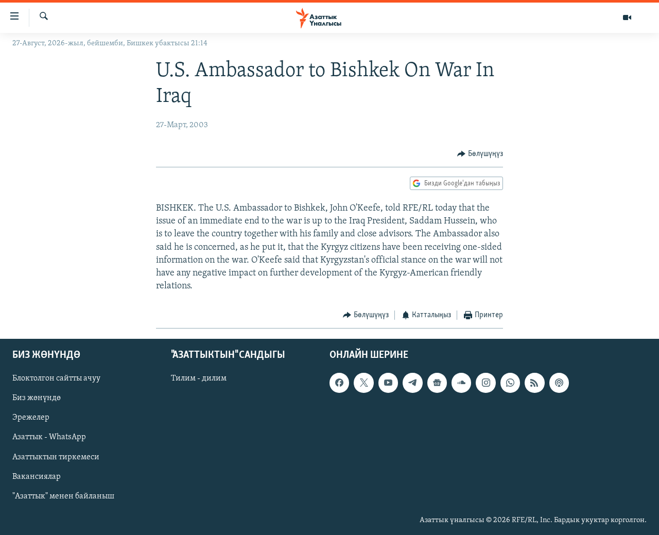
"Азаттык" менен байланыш (63, 496)
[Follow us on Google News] (437, 382)
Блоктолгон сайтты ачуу (56, 378)
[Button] (480, 154)
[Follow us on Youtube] (388, 382)
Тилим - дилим (199, 378)
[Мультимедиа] (627, 17)
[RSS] (534, 382)
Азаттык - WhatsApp (49, 437)
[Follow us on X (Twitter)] (363, 382)
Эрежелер (30, 417)
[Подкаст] (559, 382)
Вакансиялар (36, 476)
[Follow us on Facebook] (339, 382)
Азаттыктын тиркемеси (55, 457)
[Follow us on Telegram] (412, 382)
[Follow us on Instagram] (485, 382)
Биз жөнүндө (36, 398)
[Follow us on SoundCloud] (461, 382)
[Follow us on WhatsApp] (510, 382)
